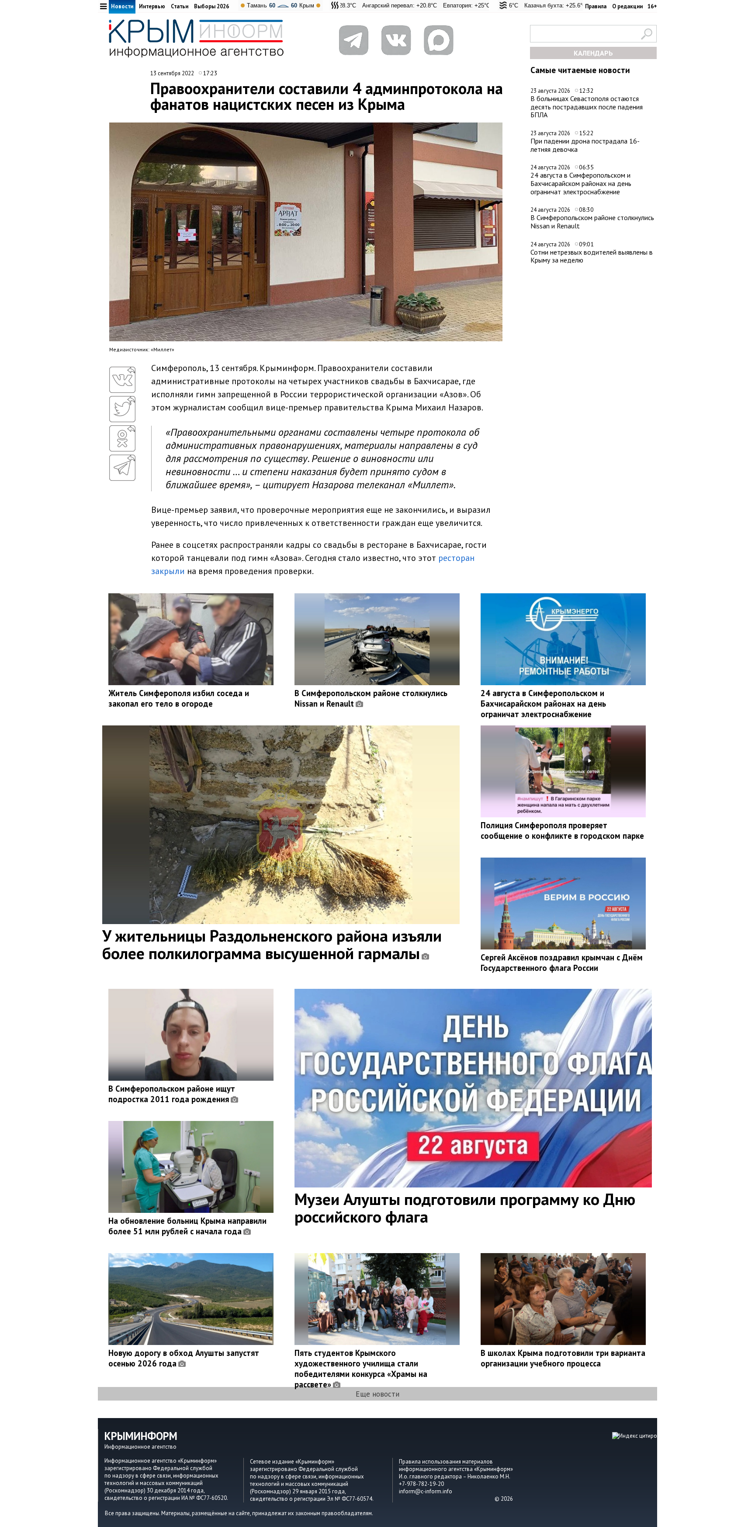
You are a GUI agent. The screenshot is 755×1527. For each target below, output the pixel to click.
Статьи (179, 6)
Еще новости (377, 1394)
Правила (595, 6)
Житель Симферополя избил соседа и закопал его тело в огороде (178, 698)
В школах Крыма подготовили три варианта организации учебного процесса (563, 1358)
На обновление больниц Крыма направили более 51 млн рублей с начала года (187, 1225)
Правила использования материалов (446, 1461)
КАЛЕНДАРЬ (593, 53)
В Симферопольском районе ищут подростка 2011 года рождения (171, 1093)
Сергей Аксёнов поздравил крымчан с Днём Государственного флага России (562, 962)
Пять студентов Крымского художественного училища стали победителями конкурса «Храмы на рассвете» (360, 1369)
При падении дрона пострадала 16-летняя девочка (585, 145)
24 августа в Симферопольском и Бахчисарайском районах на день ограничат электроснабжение (580, 183)
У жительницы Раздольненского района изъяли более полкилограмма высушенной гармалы (272, 944)
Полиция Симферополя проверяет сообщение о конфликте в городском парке (562, 830)
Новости (122, 6)
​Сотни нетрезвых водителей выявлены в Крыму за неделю (591, 256)
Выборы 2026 (211, 6)
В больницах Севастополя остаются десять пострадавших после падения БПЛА (586, 106)
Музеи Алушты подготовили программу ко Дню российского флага (464, 1207)
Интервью (152, 6)
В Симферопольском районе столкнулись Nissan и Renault (592, 221)
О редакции (627, 6)
